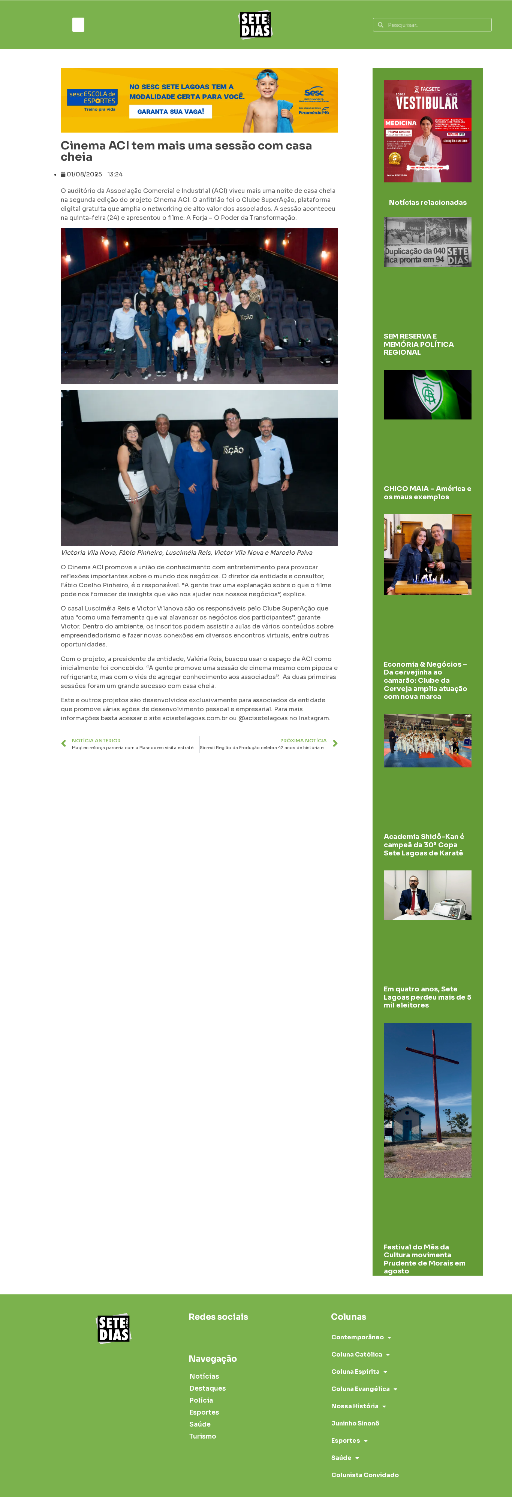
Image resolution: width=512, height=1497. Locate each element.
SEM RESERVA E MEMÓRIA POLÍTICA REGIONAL (419, 344)
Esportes (204, 1412)
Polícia (201, 1400)
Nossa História (355, 1406)
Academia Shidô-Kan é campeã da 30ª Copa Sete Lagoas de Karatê (424, 845)
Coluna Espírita (355, 1372)
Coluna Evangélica (360, 1389)
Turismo (202, 1436)
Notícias (204, 1377)
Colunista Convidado (365, 1475)
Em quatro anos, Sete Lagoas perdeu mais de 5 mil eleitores (428, 997)
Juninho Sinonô (355, 1423)
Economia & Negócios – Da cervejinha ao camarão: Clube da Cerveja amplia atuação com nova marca (425, 680)
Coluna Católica (356, 1354)
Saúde (200, 1424)
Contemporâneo (357, 1337)
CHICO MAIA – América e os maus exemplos (428, 493)
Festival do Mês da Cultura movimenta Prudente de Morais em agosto (425, 1259)
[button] (78, 25)
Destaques (207, 1389)
